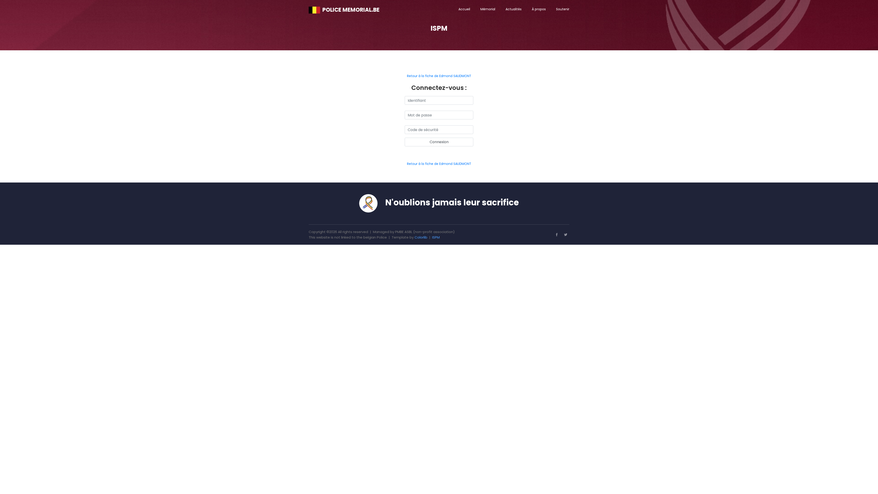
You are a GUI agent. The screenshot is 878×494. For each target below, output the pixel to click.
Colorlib (421, 237)
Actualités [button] (514, 9)
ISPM (436, 237)
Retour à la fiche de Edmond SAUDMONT (439, 76)
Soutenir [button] (562, 9)
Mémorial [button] (487, 9)
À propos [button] (539, 9)
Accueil (464, 9)
